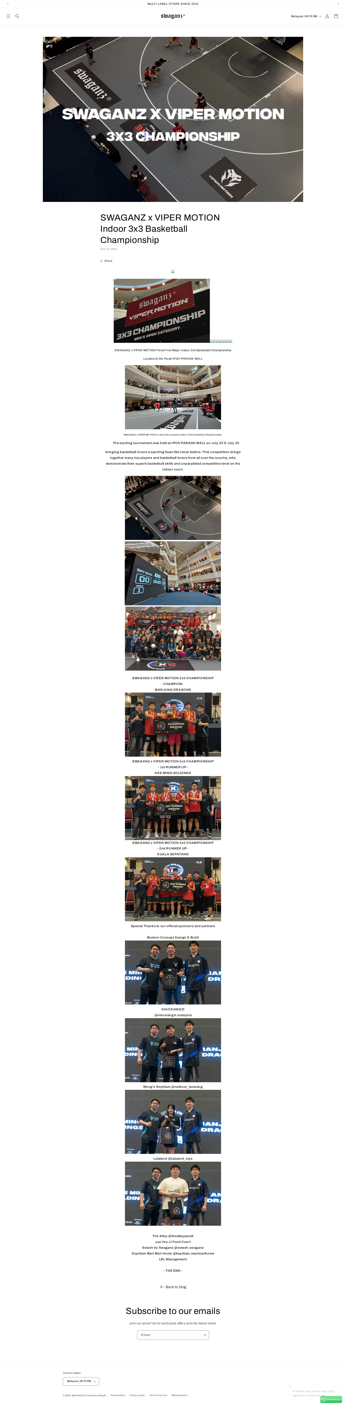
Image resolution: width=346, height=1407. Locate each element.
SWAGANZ (78, 1395)
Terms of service (158, 1395)
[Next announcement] (338, 4)
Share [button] (108, 260)
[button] (8, 16)
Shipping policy (180, 1395)
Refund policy (118, 1395)
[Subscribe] (204, 1335)
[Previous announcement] (7, 4)
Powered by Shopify (96, 1395)
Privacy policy (137, 1395)
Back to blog (176, 1287)
